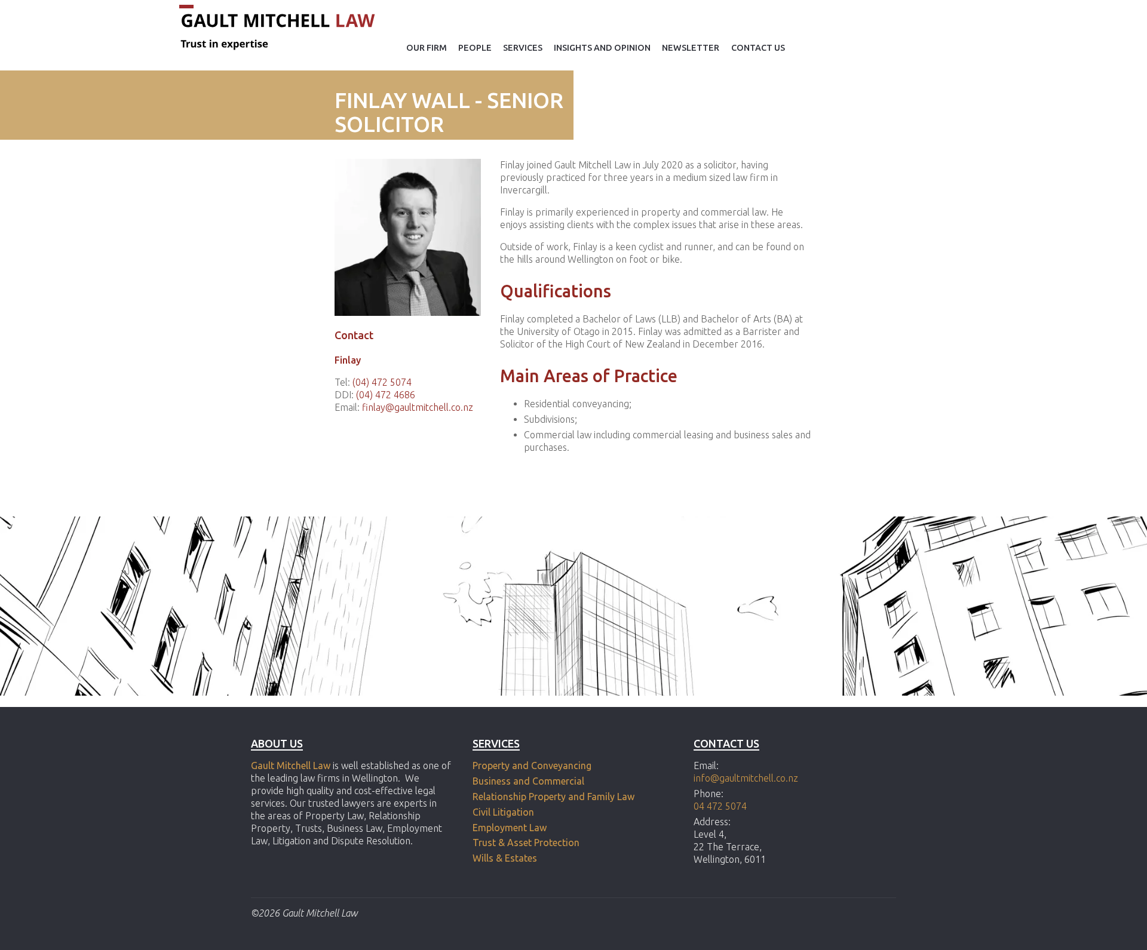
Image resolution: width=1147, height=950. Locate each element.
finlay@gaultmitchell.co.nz (417, 407)
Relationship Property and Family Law (553, 796)
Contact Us (758, 48)
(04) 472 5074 (382, 382)
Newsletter (690, 48)
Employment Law (510, 827)
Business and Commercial (528, 781)
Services (522, 48)
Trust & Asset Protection (526, 842)
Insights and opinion (602, 48)
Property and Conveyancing (532, 765)
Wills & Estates (506, 858)
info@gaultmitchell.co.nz (746, 778)
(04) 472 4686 (385, 394)
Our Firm (426, 48)
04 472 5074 (720, 806)
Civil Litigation (503, 812)
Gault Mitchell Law (290, 765)
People (475, 48)
